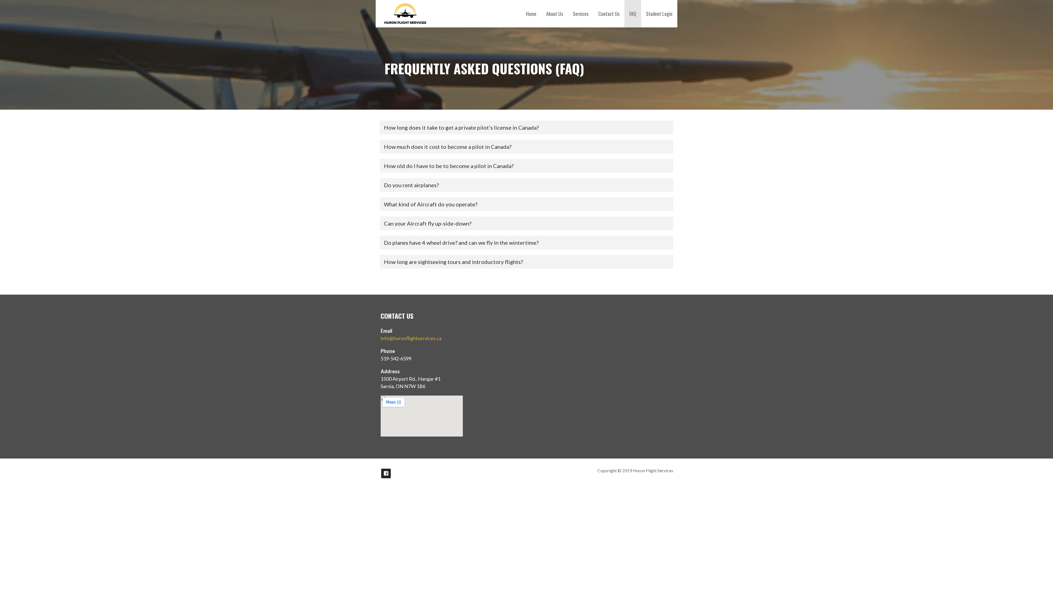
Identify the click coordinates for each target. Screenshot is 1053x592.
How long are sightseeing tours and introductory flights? (453, 261)
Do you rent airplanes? (411, 185)
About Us (554, 13)
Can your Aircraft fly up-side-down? (427, 223)
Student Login (659, 13)
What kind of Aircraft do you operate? (430, 204)
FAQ (632, 13)
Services (580, 13)
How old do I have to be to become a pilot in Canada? (449, 166)
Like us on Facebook (386, 473)
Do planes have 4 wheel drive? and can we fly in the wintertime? (461, 242)
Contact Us (608, 13)
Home (531, 13)
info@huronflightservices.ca (411, 338)
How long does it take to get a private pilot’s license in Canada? (461, 127)
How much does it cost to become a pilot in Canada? (447, 146)
